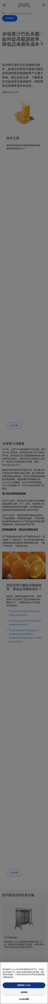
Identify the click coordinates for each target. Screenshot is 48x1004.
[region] (24, 983)
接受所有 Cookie (24, 985)
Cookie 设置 (24, 999)
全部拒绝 (24, 992)
